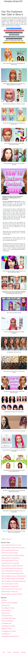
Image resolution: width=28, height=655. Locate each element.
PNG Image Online (6, 605)
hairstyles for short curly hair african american (14, 30)
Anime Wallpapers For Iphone (8, 608)
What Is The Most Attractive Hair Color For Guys (12, 571)
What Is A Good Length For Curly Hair (10, 583)
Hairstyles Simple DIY (13, 1)
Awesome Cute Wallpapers (7, 620)
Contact (9, 652)
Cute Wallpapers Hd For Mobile (8, 626)
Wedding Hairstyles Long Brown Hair (9, 591)
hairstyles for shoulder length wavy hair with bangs (14, 42)
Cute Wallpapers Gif (6, 633)
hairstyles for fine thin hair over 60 (14, 28)
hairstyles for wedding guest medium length (14, 40)
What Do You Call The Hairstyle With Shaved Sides (13, 573)
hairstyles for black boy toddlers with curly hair (14, 36)
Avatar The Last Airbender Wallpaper (10, 602)
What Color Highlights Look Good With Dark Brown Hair (13, 581)
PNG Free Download (6, 610)
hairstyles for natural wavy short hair (14, 38)
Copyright (23, 652)
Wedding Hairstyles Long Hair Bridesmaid (11, 558)
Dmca (4, 652)
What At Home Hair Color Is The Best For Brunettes (13, 555)
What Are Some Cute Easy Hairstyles (10, 552)
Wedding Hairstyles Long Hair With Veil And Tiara (12, 565)
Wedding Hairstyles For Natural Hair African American (13, 547)
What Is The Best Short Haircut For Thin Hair (11, 545)
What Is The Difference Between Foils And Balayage (13, 578)
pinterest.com (9, 539)
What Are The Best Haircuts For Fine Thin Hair (12, 589)
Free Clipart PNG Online (7, 615)
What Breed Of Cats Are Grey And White (10, 563)
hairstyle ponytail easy (14, 34)
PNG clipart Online (6, 613)
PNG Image (4, 600)
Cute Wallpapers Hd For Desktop (9, 631)
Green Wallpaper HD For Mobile (8, 618)
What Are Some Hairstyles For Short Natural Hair (12, 568)
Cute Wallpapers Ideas (6, 623)
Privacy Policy (16, 652)
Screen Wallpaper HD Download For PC (10, 636)
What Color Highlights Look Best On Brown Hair (12, 594)
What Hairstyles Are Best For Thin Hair (10, 560)
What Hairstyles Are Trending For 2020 (10, 586)
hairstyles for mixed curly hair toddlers (14, 32)
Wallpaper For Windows (7, 628)
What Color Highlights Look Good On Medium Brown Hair (14, 576)
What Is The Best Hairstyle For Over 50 (10, 550)
